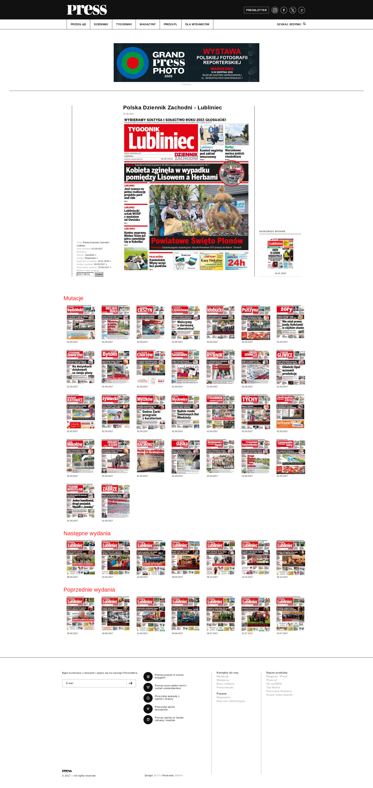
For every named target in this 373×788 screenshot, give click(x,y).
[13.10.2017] (255, 557)
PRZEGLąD (78, 24)
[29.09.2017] (185, 557)
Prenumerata (225, 687)
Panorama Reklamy (279, 691)
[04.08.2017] (185, 613)
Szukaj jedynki (289, 24)
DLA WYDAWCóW (197, 24)
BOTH (157, 775)
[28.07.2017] (220, 613)
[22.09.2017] (151, 557)
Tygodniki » (90, 255)
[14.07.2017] (290, 613)
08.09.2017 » (100, 264)
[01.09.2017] (81, 322)
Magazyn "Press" (277, 676)
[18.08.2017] (116, 613)
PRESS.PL (170, 24)
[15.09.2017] (116, 557)
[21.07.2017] (255, 613)
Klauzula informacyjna (231, 701)
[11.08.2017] (151, 613)
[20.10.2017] (290, 557)
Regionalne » (91, 258)
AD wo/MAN (274, 683)
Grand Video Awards (279, 694)
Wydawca (223, 680)
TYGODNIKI (124, 24)
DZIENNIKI (101, 24)
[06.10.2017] (220, 557)
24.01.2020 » (104, 261)
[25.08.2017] (81, 613)
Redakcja (223, 676)
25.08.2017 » (104, 267)
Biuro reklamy (225, 683)
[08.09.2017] (81, 557)
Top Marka (273, 687)
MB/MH (179, 775)
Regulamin (223, 697)
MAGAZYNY (148, 24)
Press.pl (271, 680)
